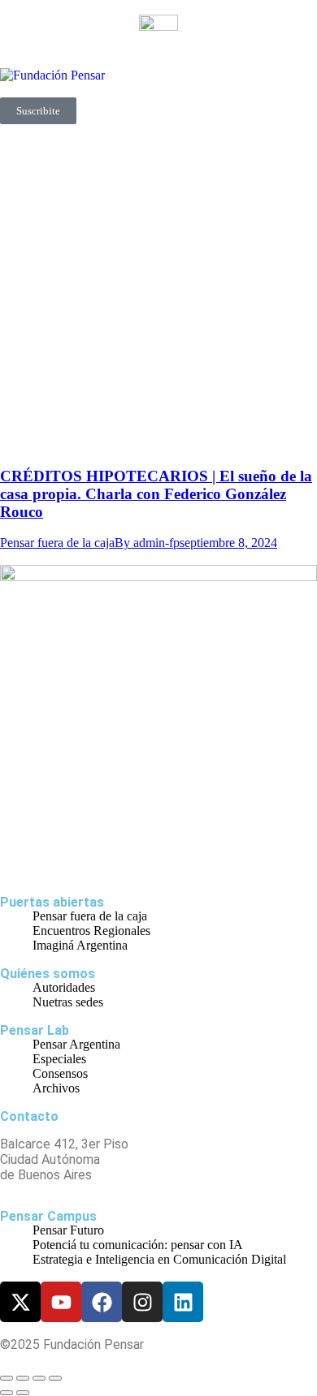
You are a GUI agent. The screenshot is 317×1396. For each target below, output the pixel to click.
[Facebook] (101, 1302)
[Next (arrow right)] (22, 1392)
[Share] (22, 1378)
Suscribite (38, 111)
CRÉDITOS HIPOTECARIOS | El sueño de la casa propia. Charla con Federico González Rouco (156, 493)
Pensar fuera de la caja (57, 542)
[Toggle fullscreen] (39, 1378)
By (147, 542)
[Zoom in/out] (55, 1378)
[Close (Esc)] (6, 1378)
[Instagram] (142, 1302)
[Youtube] (61, 1302)
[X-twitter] (20, 1302)
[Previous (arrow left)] (6, 1392)
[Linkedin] (183, 1302)
